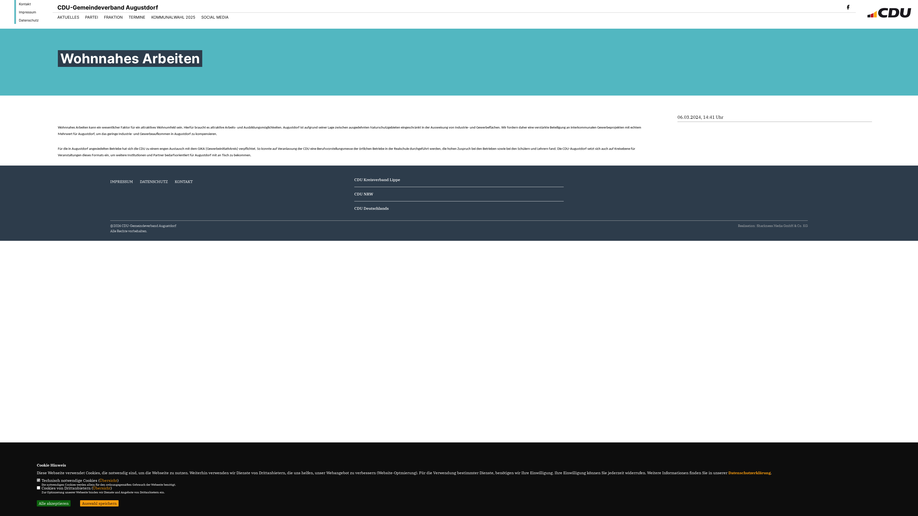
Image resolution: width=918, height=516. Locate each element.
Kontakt (25, 4)
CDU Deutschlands (371, 208)
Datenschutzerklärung (749, 472)
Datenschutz (29, 20)
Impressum (27, 12)
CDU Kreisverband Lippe (377, 179)
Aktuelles (68, 17)
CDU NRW (363, 194)
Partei (91, 17)
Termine (137, 17)
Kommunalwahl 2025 (173, 17)
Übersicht (108, 480)
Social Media (215, 17)
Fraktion (113, 17)
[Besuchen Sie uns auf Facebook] (848, 7)
